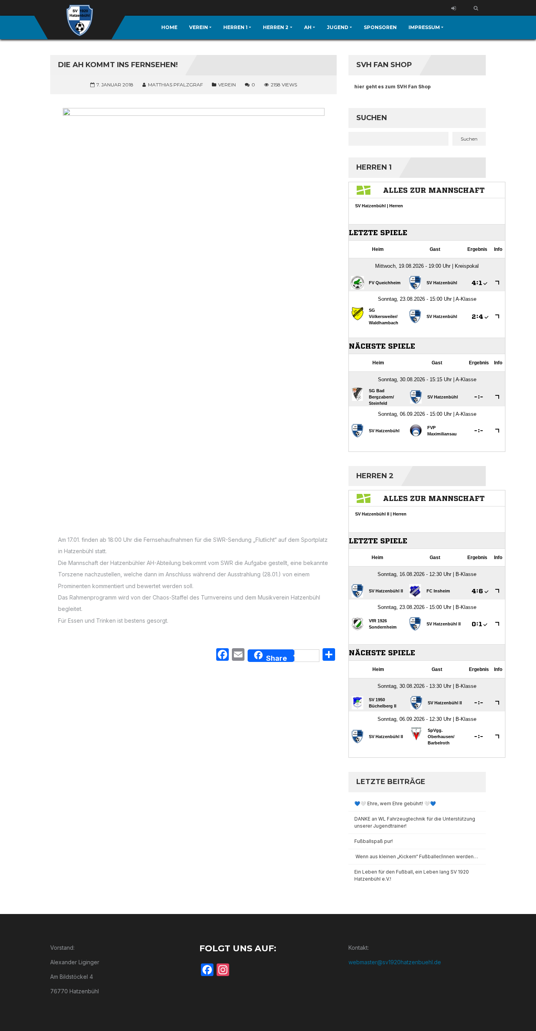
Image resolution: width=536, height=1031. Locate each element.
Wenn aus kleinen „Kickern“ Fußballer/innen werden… (416, 856)
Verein (227, 85)
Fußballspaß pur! (373, 841)
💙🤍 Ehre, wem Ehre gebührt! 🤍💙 (395, 803)
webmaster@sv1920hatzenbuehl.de (394, 962)
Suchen (371, 117)
